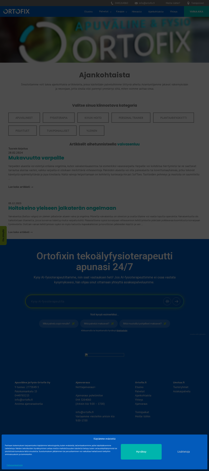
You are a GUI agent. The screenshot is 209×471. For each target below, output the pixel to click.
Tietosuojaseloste (15, 465)
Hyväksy (141, 451)
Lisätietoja (183, 451)
